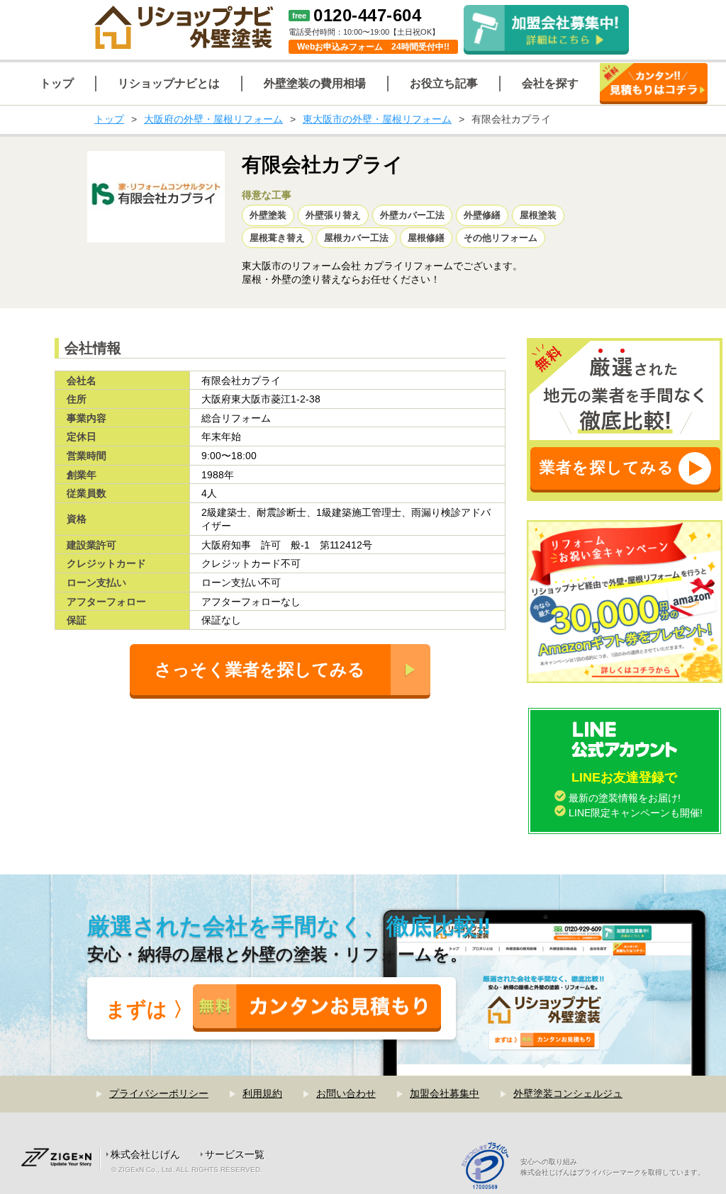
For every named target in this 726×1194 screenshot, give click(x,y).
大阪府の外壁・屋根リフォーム (213, 119)
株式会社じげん (145, 1154)
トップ (109, 119)
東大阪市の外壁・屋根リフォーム (377, 119)
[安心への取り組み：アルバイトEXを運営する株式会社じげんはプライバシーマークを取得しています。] (490, 1167)
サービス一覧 (234, 1154)
